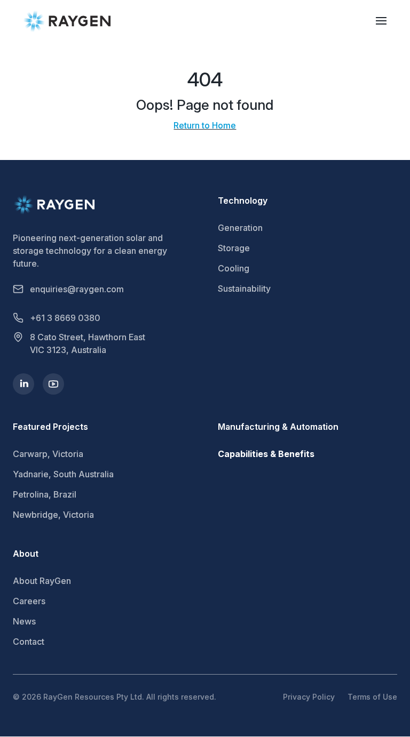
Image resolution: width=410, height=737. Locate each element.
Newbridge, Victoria (53, 514)
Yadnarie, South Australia (63, 474)
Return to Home (205, 125)
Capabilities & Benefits (266, 453)
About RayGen (42, 580)
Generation (240, 227)
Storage (234, 248)
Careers (29, 601)
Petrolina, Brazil (44, 494)
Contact (28, 641)
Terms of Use (372, 696)
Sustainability (244, 288)
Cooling (233, 268)
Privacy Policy (309, 696)
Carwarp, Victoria (48, 453)
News (24, 621)
